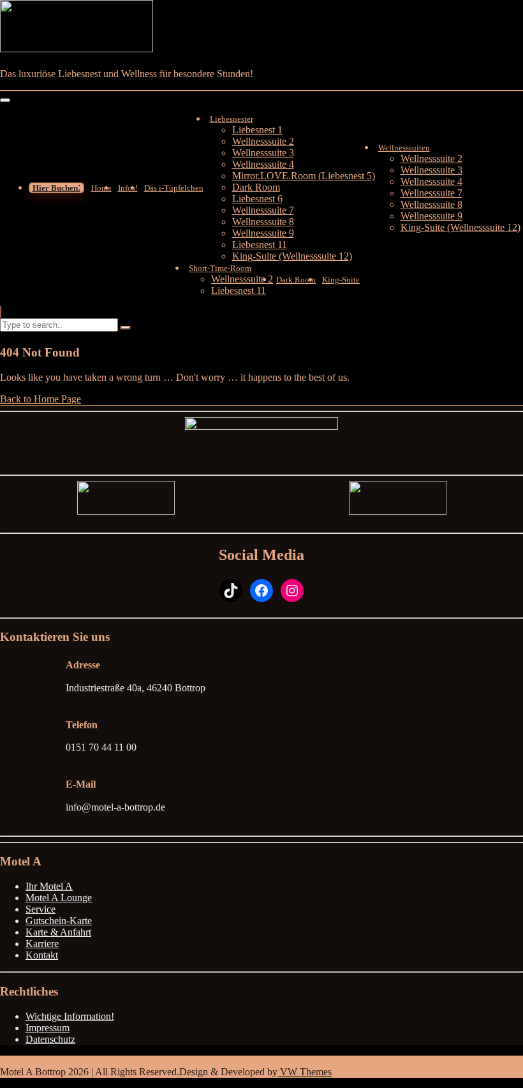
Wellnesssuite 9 (263, 233)
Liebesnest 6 (257, 198)
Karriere (42, 943)
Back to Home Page (40, 398)
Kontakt (42, 955)
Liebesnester (231, 119)
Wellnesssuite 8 (263, 221)
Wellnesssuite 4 (263, 164)
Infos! (128, 188)
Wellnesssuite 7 (263, 210)
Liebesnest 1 (257, 129)
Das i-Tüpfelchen (173, 188)
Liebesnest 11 (259, 244)
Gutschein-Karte (59, 920)
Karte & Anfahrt (58, 932)
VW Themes (304, 1071)
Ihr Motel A (49, 886)
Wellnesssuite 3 (263, 152)
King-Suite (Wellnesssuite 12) (292, 256)
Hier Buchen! (56, 188)
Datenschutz (50, 1039)
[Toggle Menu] (5, 100)
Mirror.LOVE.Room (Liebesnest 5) (303, 175)
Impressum (48, 1027)
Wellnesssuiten (404, 147)
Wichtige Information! (70, 1016)
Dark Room (256, 187)
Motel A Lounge (59, 897)
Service (40, 909)
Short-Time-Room (220, 268)
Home (101, 188)
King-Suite (341, 279)
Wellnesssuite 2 (263, 141)
